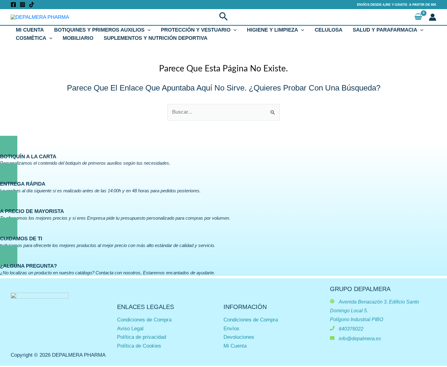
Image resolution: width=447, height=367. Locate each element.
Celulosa (328, 30)
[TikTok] (31, 4)
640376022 (351, 328)
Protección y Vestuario (195, 30)
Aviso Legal (130, 328)
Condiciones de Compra (144, 320)
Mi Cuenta (30, 30)
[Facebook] (13, 4)
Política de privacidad (141, 337)
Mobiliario (78, 38)
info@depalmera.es (360, 338)
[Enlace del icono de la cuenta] (432, 17)
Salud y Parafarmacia (385, 30)
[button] (223, 17)
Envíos (231, 328)
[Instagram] (22, 4)
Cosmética (31, 38)
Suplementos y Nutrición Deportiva (155, 38)
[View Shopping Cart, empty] (418, 17)
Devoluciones (239, 337)
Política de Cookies (139, 346)
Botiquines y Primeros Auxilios (99, 30)
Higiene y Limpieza (272, 30)
